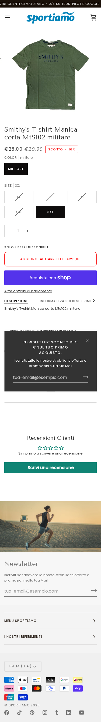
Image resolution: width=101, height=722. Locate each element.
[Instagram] (45, 712)
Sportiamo (19, 705)
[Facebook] (6, 712)
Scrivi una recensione (50, 467)
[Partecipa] (83, 376)
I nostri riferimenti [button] (23, 636)
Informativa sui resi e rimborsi (70, 301)
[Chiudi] (89, 340)
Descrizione (16, 301)
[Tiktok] (19, 712)
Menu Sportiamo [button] (20, 620)
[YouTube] (81, 712)
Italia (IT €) (20, 666)
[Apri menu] (12, 18)
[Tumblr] (56, 712)
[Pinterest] (32, 712)
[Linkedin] (68, 712)
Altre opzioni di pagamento (28, 291)
